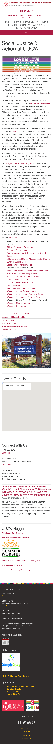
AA (29, 241)
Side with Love (8, 320)
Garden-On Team (9, 330)
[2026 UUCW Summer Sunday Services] (26, 548)
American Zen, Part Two (12, 565)
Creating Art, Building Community (16, 570)
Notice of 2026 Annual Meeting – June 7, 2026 (21, 561)
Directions (26, 17)
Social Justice (13, 691)
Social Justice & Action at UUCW (15, 314)
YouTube (26, 732)
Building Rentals (14, 689)
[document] (26, 308)
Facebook (26, 739)
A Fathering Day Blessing (12, 533)
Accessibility (26, 728)
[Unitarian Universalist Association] (13, 705)
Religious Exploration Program (19, 164)
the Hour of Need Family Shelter (22, 274)
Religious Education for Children (20, 686)
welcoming (17, 131)
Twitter (26, 735)
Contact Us (40, 15)
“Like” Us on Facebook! (16, 676)
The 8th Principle (9, 323)
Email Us (6, 453)
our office (13, 237)
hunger (33, 103)
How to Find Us (13, 694)
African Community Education (20, 247)
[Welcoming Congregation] (33, 705)
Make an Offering (16, 15)
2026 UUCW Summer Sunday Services (17, 538)
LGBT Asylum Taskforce (17, 279)
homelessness (43, 103)
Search (29, 15)
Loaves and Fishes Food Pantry (15, 317)
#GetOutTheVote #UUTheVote (14, 327)
